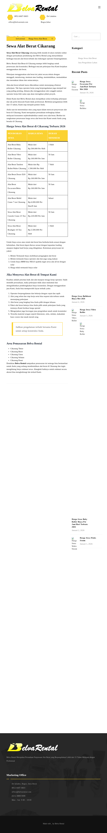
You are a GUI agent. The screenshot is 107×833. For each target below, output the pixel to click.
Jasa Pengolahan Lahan (87, 63)
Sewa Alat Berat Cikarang (31, 46)
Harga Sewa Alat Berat (38, 39)
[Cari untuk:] (86, 34)
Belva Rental (59, 824)
